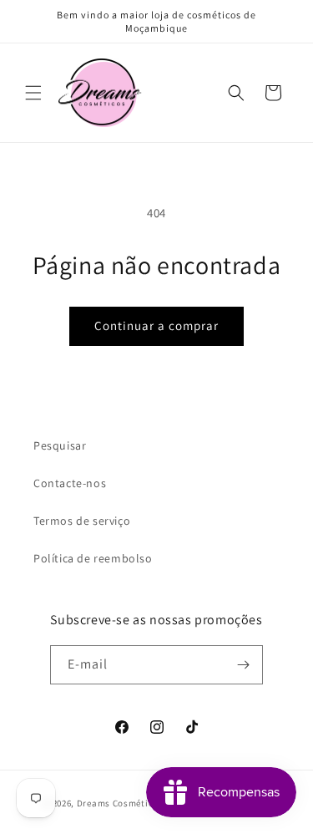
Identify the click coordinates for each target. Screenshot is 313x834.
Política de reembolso (93, 558)
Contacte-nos (69, 483)
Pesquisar (59, 445)
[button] (33, 92)
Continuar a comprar (156, 325)
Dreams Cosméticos (120, 803)
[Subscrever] (243, 664)
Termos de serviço (81, 520)
